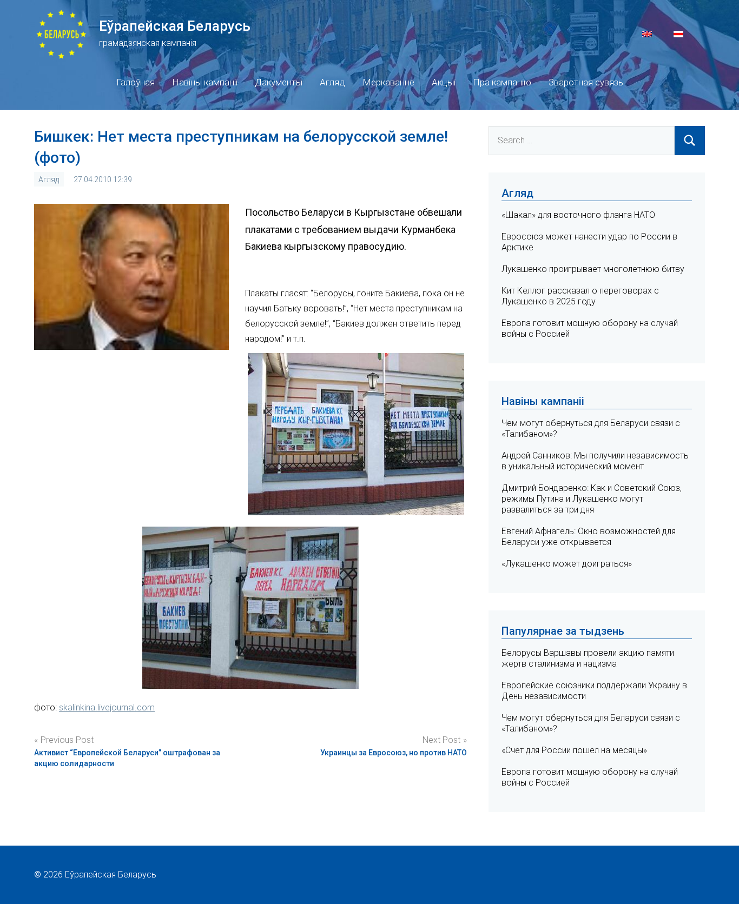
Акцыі (444, 82)
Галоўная (135, 82)
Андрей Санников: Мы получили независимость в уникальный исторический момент (595, 460)
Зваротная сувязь (586, 82)
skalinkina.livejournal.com (107, 707)
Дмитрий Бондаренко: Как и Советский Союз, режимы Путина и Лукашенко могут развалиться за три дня (592, 499)
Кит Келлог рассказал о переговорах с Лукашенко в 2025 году (580, 296)
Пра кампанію (502, 82)
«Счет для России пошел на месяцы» (574, 750)
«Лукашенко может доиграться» (567, 564)
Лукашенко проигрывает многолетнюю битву (593, 269)
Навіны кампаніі (204, 82)
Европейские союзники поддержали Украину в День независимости (594, 690)
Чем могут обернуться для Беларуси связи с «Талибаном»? (591, 723)
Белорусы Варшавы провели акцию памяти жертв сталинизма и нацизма (588, 658)
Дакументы (278, 82)
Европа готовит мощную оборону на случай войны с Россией (590, 777)
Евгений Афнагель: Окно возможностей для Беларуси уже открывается (589, 536)
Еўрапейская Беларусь (174, 26)
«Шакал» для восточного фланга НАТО (578, 215)
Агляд (332, 82)
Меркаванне (388, 82)
